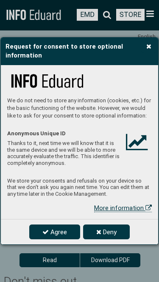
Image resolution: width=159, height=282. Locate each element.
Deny (109, 232)
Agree (58, 232)
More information (119, 208)
